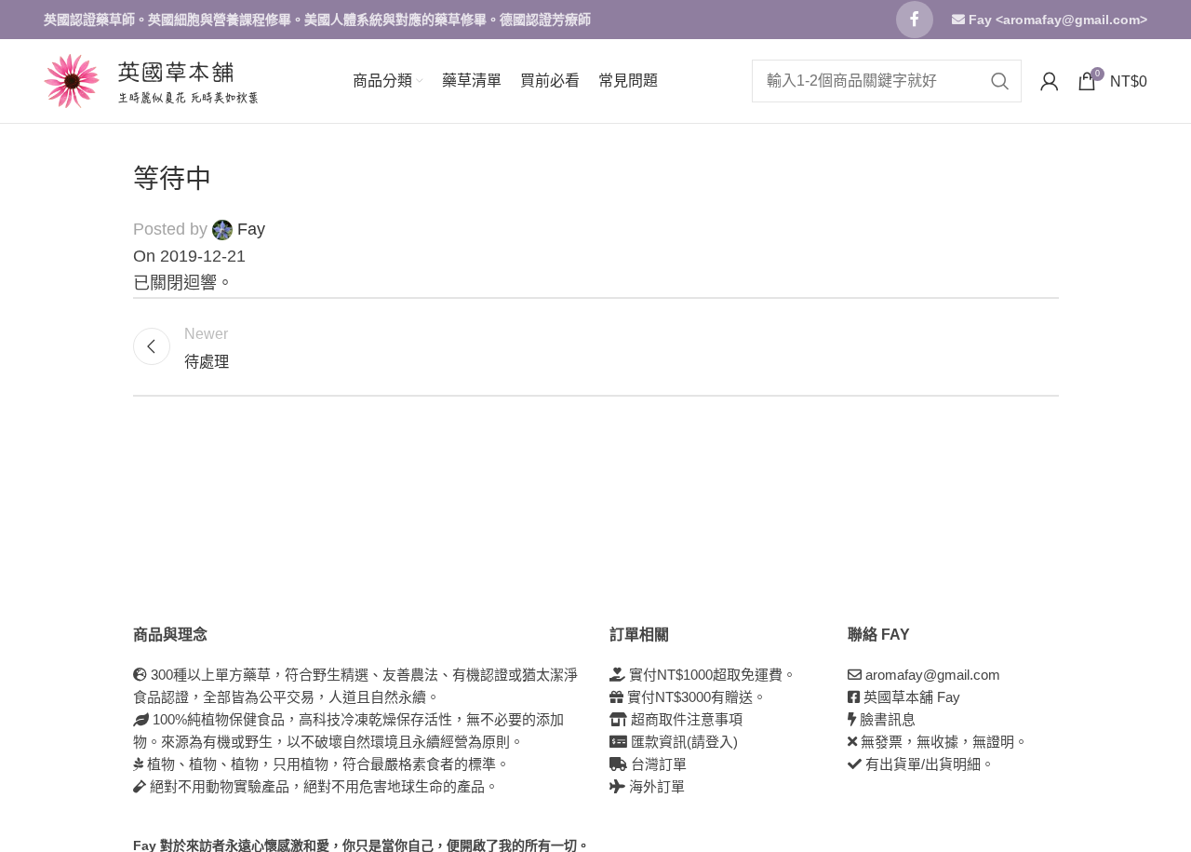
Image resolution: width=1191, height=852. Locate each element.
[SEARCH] (1000, 81)
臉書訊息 (888, 719)
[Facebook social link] (914, 19)
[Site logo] (72, 80)
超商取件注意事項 (685, 719)
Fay (251, 229)
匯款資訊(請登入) (682, 742)
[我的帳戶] (1049, 81)
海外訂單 (655, 786)
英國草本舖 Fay (911, 697)
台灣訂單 (657, 764)
